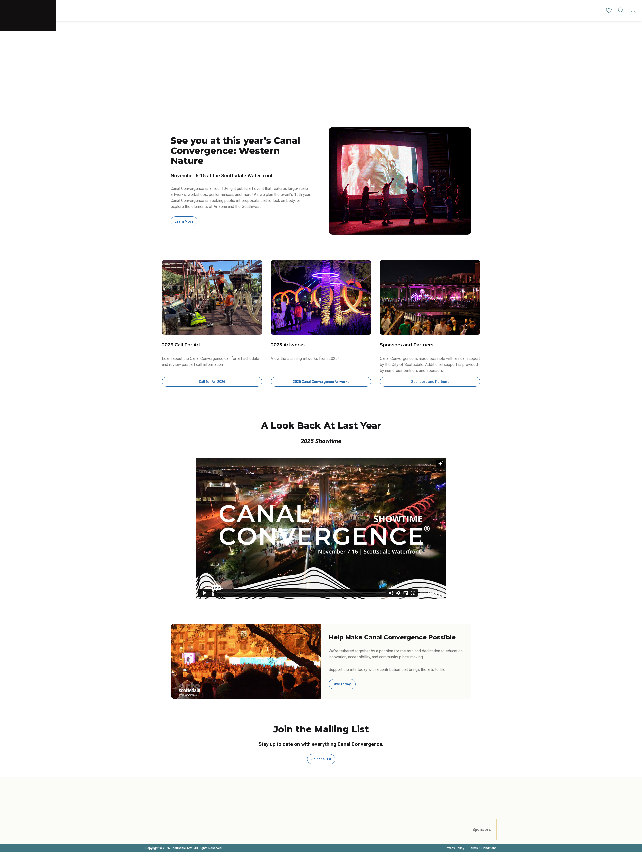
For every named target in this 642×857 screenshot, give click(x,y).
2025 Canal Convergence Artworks (321, 382)
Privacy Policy (454, 848)
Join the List (321, 759)
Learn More (184, 221)
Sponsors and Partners (430, 382)
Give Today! (342, 684)
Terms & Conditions (483, 848)
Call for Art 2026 (212, 382)
